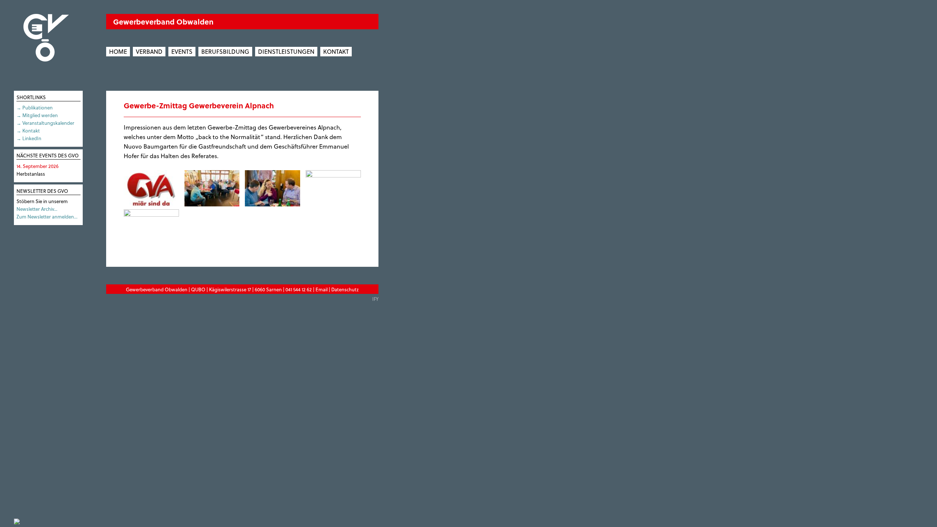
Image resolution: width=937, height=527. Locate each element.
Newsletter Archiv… (36, 208)
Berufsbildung (225, 51)
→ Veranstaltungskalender (45, 122)
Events (182, 51)
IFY (375, 298)
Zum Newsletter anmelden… (47, 216)
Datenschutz (345, 289)
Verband (149, 51)
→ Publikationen (34, 107)
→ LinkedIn (28, 138)
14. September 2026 (37, 165)
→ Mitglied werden (37, 115)
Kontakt (336, 51)
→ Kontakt (28, 130)
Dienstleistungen (286, 51)
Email (322, 289)
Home (118, 51)
